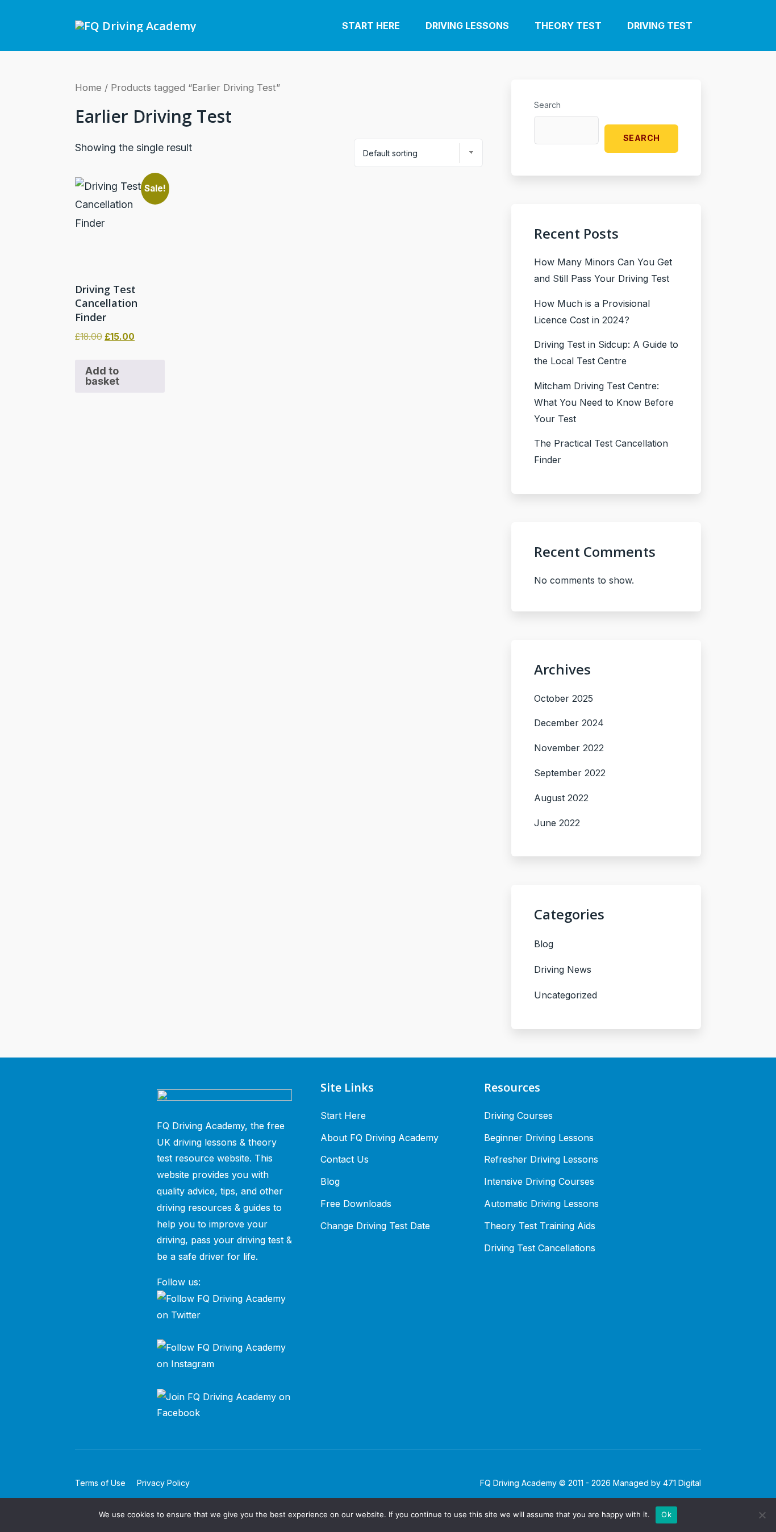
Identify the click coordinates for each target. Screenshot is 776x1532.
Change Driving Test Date (375, 1225)
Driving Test (659, 25)
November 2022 (569, 747)
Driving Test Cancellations (539, 1248)
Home (88, 87)
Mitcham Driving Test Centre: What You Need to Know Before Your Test (604, 402)
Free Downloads (355, 1203)
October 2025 (563, 698)
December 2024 (569, 722)
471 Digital (682, 1483)
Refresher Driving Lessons (541, 1159)
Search (547, 105)
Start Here (371, 25)
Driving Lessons (467, 25)
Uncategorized (565, 995)
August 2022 (561, 798)
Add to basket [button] (102, 376)
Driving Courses (518, 1115)
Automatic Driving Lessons (541, 1203)
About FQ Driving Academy (379, 1137)
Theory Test (568, 25)
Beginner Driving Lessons (539, 1137)
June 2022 (557, 823)
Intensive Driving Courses (539, 1181)
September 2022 (570, 773)
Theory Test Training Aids (539, 1225)
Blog (543, 944)
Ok (666, 1514)
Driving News (562, 969)
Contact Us (344, 1159)
